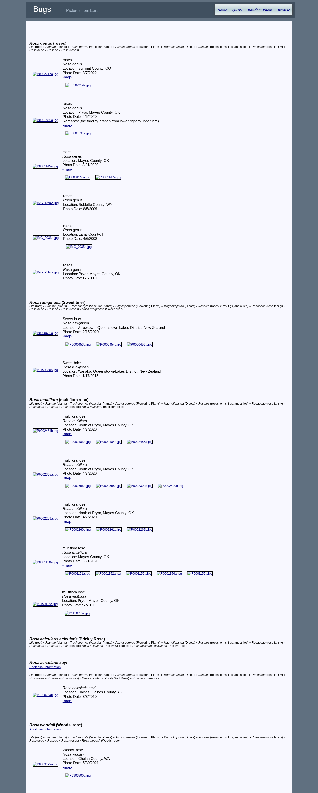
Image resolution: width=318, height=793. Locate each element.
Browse (284, 10)
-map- (67, 77)
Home (222, 10)
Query (237, 10)
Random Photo (260, 10)
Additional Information (45, 667)
